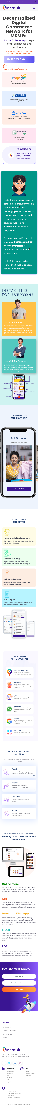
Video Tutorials (30, 1073)
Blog (8, 1075)
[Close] (36, 2)
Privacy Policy (12, 1091)
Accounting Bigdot (25, 1013)
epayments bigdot (31, 1013)
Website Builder (2, 1013)
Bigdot (9, 1082)
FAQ (27, 1071)
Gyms (5, 1038)
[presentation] (3, 162)
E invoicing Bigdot (20, 1013)
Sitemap (28, 1075)
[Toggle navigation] (33, 7)
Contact (9, 1078)
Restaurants (7, 1027)
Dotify (8, 1080)
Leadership (10, 1073)
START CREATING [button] (16, 59)
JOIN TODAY (19, 489)
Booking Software (15, 1013)
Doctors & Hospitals (9, 1031)
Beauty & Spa (7, 1034)
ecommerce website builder (9, 1013)
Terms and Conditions (14, 1093)
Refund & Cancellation (15, 1097)
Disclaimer (11, 1095)
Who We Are (10, 1071)
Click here (25, 2)
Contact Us (19, 990)
